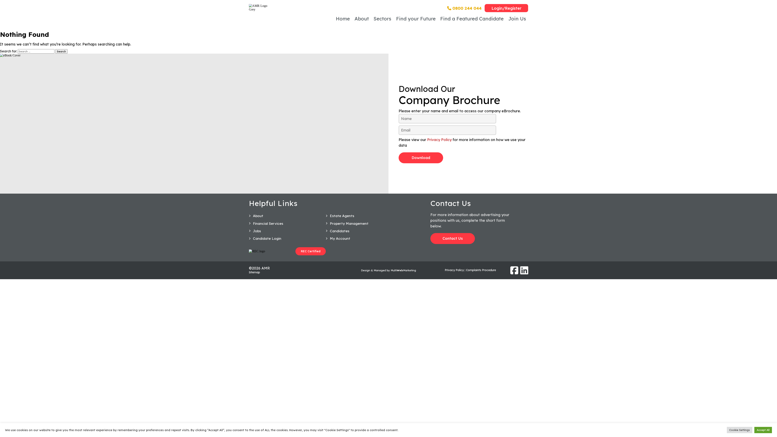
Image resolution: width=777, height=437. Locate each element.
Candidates (339, 231)
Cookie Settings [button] (739, 430)
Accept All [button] (763, 430)
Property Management (349, 223)
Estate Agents (342, 216)
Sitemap (254, 272)
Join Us (517, 19)
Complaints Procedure (481, 270)
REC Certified (311, 251)
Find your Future (416, 19)
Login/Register (506, 8)
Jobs (257, 231)
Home (343, 19)
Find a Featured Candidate (472, 19)
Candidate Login (267, 238)
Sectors (382, 19)
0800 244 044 (466, 8)
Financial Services (268, 223)
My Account (340, 238)
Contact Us (453, 238)
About (362, 19)
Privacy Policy (439, 139)
